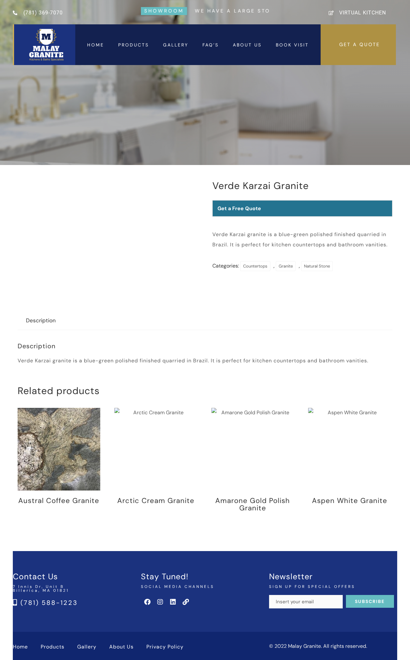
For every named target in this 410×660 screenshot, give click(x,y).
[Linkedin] (173, 602)
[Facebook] (147, 602)
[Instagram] (160, 602)
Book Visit (292, 45)
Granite (286, 266)
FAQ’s (210, 45)
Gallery (175, 45)
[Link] (185, 602)
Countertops (255, 266)
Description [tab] (41, 320)
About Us (247, 45)
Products (133, 45)
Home (95, 45)
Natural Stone (317, 266)
